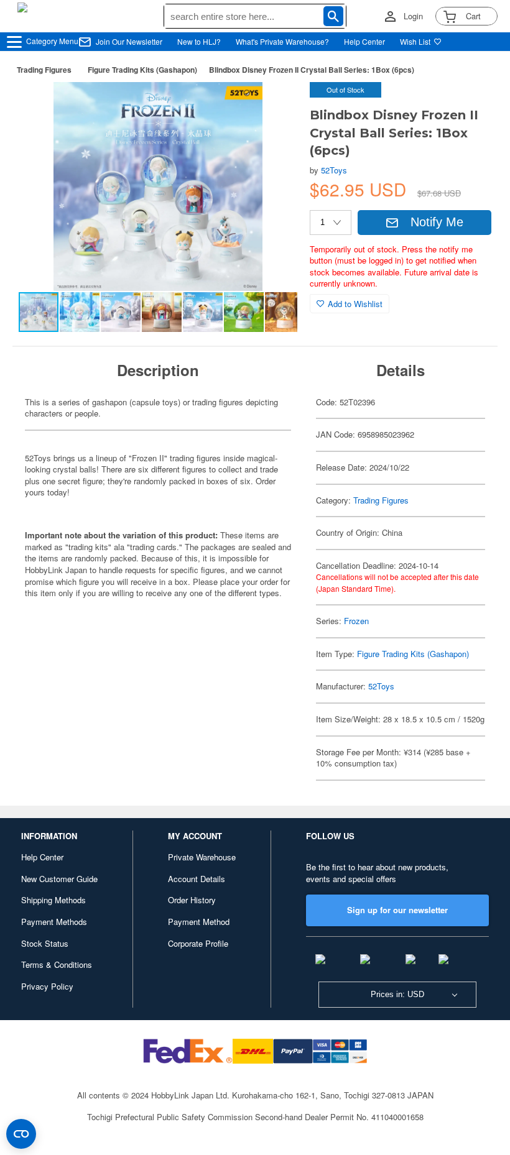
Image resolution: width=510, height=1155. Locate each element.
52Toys (334, 170)
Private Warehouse (202, 857)
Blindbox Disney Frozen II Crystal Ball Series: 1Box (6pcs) (311, 69)
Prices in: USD (397, 994)
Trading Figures (44, 69)
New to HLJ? (199, 41)
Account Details (196, 879)
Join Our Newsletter (129, 41)
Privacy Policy (47, 986)
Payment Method (199, 921)
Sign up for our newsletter (397, 910)
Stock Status (44, 943)
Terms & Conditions (56, 964)
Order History (192, 900)
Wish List (415, 41)
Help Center (364, 41)
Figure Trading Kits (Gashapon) (142, 69)
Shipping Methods (53, 900)
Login (413, 16)
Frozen (356, 621)
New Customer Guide (59, 879)
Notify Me (436, 222)
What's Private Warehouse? (282, 41)
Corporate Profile (198, 943)
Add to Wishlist (355, 304)
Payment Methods (54, 921)
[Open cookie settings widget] (21, 1134)
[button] (275, 104)
